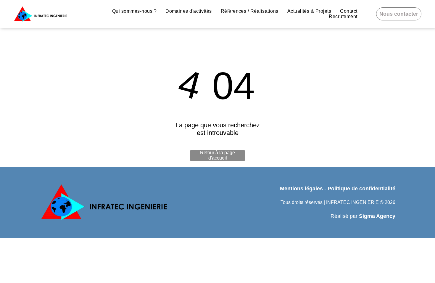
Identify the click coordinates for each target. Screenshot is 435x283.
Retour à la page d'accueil (217, 155)
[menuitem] (134, 11)
